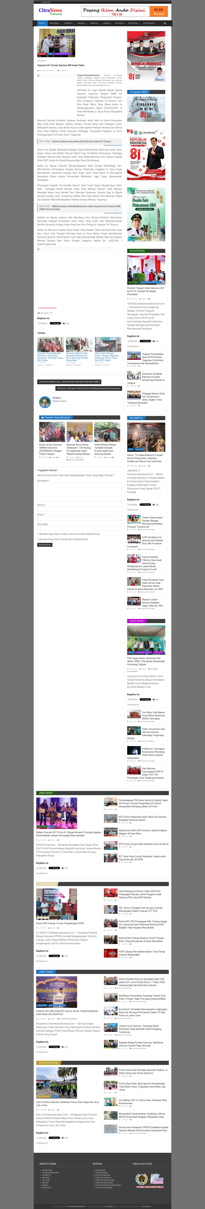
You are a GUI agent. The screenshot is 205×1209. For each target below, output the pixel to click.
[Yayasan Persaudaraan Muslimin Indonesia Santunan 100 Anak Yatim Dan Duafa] (50, 344)
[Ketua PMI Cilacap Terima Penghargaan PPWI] (56, 904)
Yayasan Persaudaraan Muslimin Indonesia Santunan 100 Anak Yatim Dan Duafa (50, 357)
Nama (41, 505)
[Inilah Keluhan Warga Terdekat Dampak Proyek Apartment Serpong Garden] (107, 432)
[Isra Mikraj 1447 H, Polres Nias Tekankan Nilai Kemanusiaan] (111, 1102)
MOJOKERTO (53, 1005)
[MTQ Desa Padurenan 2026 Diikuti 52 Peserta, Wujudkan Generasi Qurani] (111, 818)
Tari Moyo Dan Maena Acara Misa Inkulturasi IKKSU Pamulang (153, 715)
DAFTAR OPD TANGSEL (104, 1188)
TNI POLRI (45, 1180)
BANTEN (94, 23)
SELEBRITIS (139, 449)
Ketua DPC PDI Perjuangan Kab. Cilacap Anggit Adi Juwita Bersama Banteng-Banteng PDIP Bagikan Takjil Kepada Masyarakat (143, 924)
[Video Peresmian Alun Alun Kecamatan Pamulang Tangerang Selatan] (134, 730)
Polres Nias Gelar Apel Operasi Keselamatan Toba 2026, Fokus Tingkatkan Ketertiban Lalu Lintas (142, 1086)
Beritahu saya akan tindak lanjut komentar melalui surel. (69, 534)
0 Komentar (63, 70)
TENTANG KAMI (101, 1173)
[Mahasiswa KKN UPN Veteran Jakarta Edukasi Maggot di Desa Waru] (111, 832)
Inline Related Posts (116, 145)
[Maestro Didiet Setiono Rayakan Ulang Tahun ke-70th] (134, 601)
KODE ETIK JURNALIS (103, 1178)
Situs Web (42, 524)
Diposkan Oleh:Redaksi (46, 70)
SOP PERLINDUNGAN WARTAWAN (108, 1185)
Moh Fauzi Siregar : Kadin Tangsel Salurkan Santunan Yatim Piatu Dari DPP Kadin (107, 357)
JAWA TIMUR (42, 1005)
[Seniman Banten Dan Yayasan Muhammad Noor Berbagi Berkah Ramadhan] (79, 344)
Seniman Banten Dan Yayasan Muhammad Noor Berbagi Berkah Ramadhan (77, 357)
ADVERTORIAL (133, 282)
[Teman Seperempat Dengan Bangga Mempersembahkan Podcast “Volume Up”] (134, 519)
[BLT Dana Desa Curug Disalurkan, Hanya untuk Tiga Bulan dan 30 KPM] (111, 858)
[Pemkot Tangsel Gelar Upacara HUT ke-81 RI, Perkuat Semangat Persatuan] (146, 270)
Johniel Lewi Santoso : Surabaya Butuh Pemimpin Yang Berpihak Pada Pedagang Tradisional (140, 1029)
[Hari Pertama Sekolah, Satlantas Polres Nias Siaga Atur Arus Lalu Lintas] (56, 1083)
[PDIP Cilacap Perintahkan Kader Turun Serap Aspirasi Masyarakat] (111, 953)
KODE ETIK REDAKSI (102, 1175)
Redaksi (53, 457)
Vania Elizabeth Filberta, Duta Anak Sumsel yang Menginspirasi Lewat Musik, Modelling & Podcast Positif (144, 563)
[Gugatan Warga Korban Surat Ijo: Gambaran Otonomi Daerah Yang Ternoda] (111, 1044)
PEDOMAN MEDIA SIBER (104, 1183)
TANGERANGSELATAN (50, 1173)
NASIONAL (54, 23)
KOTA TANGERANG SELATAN (150, 282)
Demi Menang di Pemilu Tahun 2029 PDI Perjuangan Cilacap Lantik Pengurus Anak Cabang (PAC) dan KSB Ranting (140, 894)
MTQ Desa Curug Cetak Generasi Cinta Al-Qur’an (144, 844)
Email (41, 514)
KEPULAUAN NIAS (43, 1096)
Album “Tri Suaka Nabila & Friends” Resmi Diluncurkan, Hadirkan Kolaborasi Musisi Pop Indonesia (145, 458)
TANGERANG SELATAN (62, 54)
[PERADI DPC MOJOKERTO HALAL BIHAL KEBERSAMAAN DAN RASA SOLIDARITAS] (56, 992)
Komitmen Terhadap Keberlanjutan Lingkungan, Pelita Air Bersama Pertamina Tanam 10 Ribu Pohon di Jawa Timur (143, 1012)
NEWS (41, 23)
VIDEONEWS (158, 652)
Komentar (43, 480)
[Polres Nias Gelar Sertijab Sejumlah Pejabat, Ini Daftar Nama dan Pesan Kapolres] (111, 1071)
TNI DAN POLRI (64, 1096)
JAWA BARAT (42, 826)
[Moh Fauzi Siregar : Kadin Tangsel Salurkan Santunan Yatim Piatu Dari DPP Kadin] (108, 344)
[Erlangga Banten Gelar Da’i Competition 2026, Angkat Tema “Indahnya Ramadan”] (134, 395)
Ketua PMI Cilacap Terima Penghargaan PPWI (60, 923)
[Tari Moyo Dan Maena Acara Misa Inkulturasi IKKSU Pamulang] (134, 714)
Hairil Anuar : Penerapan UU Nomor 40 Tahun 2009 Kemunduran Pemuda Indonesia (88, 388)
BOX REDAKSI (149, 23)
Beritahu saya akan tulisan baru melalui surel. (63, 539)
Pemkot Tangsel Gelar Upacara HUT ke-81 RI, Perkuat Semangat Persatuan (145, 291)
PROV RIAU (133, 23)
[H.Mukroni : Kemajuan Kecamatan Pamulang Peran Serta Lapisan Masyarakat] (134, 750)
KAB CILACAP (55, 917)
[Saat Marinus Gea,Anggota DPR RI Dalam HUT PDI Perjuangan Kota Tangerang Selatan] (134, 770)
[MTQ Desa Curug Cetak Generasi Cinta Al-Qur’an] (111, 845)
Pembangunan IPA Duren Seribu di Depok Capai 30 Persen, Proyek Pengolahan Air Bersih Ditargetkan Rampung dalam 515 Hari (143, 803)
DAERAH (106, 23)
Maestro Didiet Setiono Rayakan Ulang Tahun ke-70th (152, 602)
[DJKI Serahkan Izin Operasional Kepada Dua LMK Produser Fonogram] (134, 539)
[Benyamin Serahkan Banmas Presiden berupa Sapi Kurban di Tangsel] (134, 375)
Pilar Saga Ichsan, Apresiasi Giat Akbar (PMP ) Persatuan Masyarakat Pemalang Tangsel (146, 661)
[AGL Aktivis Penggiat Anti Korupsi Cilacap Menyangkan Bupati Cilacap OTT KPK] (111, 909)
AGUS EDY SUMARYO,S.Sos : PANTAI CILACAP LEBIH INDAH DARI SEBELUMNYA (70, 382)
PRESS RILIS (46, 1188)
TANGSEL (81, 23)
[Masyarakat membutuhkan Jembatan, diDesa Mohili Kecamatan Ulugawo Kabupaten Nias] (111, 1115)
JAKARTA (68, 23)
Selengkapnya (132, 346)
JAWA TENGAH (43, 917)
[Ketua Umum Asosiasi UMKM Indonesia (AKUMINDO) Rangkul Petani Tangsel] (52, 432)
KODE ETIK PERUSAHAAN (104, 1180)
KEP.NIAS (119, 23)
